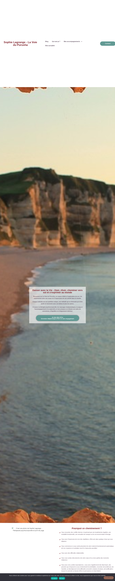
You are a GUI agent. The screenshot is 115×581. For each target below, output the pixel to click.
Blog (46, 41)
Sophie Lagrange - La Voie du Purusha (20, 43)
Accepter (54, 578)
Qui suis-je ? (56, 41)
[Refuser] (109, 577)
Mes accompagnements (72, 41)
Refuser (62, 578)
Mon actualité (50, 45)
